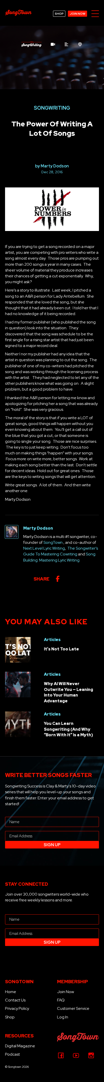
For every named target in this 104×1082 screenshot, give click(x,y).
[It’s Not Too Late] (18, 649)
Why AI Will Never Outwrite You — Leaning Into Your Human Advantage (68, 692)
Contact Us (15, 1000)
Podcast (12, 1054)
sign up (52, 844)
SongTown (53, 542)
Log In (62, 1017)
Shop (10, 1017)
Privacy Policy (17, 1008)
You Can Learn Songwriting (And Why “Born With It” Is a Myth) (68, 729)
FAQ (61, 1000)
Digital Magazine (20, 1046)
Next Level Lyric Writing (44, 548)
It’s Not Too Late (61, 649)
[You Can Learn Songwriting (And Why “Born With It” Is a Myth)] (18, 724)
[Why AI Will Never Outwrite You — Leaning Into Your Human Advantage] (18, 684)
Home (10, 991)
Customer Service (73, 1008)
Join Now (65, 991)
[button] (95, 14)
